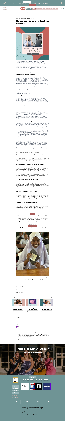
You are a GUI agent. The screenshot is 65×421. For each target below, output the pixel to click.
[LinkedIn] (27, 401)
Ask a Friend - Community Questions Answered (46, 309)
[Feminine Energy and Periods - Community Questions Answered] (32, 302)
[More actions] (48, 18)
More (41, 12)
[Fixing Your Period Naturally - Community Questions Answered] (18, 302)
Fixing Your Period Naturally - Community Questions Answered (18, 309)
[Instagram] (38, 401)
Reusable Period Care (19, 12)
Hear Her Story (26, 12)
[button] (64, 8)
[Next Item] (49, 386)
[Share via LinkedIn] (20, 289)
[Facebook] (16, 401)
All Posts (13, 12)
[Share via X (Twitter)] (18, 289)
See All (52, 297)
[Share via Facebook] (16, 289)
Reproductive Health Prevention (33, 12)
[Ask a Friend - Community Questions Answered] (46, 302)
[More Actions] (48, 326)
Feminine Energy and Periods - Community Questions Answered (31, 309)
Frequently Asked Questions (30, 286)
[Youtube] (49, 401)
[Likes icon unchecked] (18, 339)
